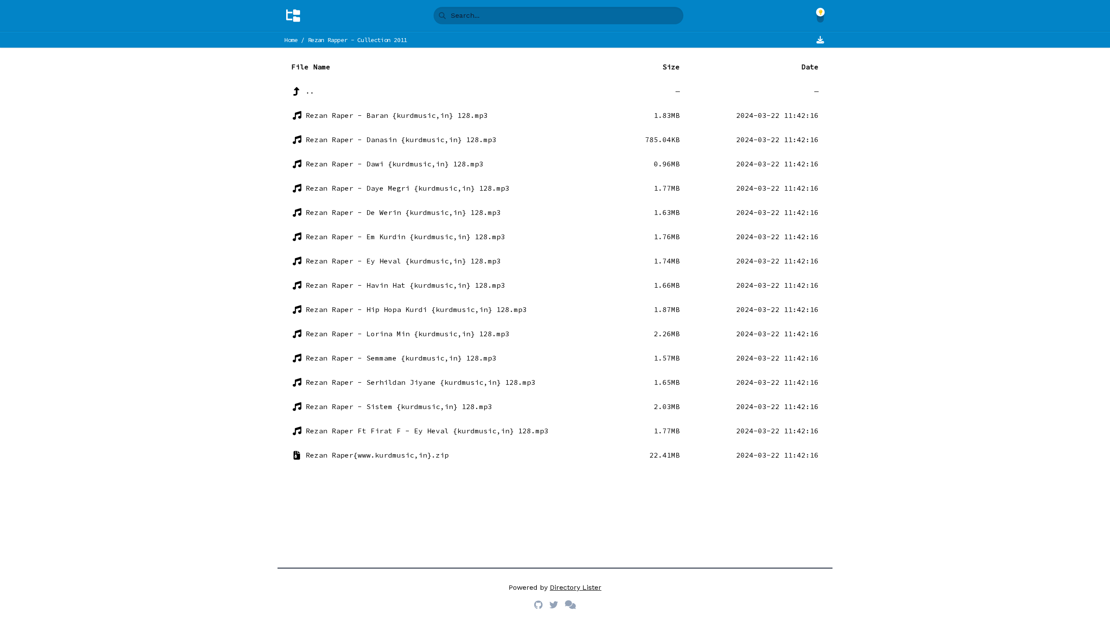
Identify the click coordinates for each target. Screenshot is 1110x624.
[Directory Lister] (293, 15)
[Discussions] (570, 605)
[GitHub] (538, 605)
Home (291, 40)
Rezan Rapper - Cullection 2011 (358, 40)
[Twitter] (553, 605)
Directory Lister (575, 587)
